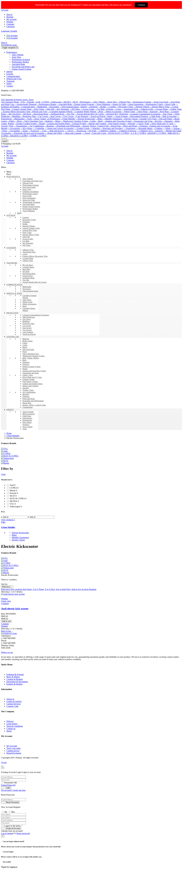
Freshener (26, 222)
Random (92, 589)
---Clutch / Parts (142, 124)
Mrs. (13, 812)
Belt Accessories (29, 414)
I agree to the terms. (13, 826)
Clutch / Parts (28, 375)
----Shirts (166, 128)
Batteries (26, 339)
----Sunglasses (129, 128)
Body (25, 360)
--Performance (85, 102)
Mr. (6, 812)
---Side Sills (49, 109)
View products (8, 520)
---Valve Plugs (142, 111)
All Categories (7, 102)
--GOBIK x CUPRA (37, 136)
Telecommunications (30, 291)
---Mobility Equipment (112, 119)
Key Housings (28, 243)
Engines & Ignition (14, 684)
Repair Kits (27, 403)
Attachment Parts (29, 252)
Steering (26, 388)
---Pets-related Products (138, 116)
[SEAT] (4, 461)
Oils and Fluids (28, 350)
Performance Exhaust (31, 185)
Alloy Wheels (28, 179)
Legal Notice (11, 724)
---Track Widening (102, 104)
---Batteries (48, 121)
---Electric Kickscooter (85, 119)
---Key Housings (62, 109)
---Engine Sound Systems (83, 104)
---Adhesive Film (146, 109)
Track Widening (29, 211)
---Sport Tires (111, 102)
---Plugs (18, 121)
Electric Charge (18, 540)
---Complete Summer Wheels (60, 111)
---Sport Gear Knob (160, 102)
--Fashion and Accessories (159, 126)
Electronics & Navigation (17, 682)
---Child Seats (154, 116)
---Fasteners (143, 126)
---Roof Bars (163, 111)
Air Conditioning (29, 392)
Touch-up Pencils (29, 334)
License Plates (28, 258)
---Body (99, 121)
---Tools (28, 119)
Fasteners (26, 397)
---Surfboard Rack (56, 114)
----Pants (24, 131)
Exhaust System (29, 379)
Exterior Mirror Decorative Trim (35, 256)
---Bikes (99, 119)
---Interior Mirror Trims (159, 107)
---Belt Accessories (169, 116)
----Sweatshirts (14, 131)
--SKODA (66, 102)
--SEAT (75, 102)
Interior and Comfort (30, 386)
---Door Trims (38, 109)
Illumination (27, 420)
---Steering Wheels (141, 107)
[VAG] (4, 449)
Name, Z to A (45, 589)
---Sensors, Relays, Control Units (95, 126)
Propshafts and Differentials (33, 401)
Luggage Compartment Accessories (36, 315)
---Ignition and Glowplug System (118, 121)
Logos (25, 254)
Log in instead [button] (7, 833)
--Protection (123, 114)
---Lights (92, 121)
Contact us (10, 728)
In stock (85, 589)
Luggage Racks (28, 267)
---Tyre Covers (67, 116)
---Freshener (92, 107)
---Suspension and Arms (142, 121)
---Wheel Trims (128, 111)
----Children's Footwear (126, 131)
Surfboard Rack (28, 278)
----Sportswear (80, 131)
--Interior (83, 107)
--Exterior (109, 109)
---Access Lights (87, 109)
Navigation (27, 289)
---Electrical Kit (111, 114)
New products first (18, 589)
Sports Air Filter (29, 200)
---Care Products (81, 116)
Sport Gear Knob (29, 187)
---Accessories (14, 128)
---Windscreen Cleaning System (74, 121)
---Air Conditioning (36, 126)
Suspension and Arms (31, 373)
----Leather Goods (81, 128)
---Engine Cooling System (26, 124)
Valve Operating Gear (31, 354)
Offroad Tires (28, 183)
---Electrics (157, 121)
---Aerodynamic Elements (26, 104)
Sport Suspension (29, 198)
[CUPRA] (6, 453)
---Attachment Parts (130, 109)
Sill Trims (26, 245)
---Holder (102, 107)
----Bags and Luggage (72, 133)
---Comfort (111, 107)
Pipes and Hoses (29, 399)
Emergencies (27, 418)
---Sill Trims (75, 109)
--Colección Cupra (98, 133)
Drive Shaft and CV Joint (32, 377)
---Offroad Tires (124, 102)
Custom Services (13, 704)
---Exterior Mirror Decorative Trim (15, 111)
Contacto (141, 5)
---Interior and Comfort (96, 124)
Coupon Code (12, 706)
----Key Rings (26, 128)
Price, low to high (58, 589)
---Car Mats (100, 109)
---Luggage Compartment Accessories (145, 114)
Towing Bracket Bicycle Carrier (35, 282)
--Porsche (30, 102)
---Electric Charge (130, 119)
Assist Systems (28, 412)
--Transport (153, 111)
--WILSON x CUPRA (18, 136)
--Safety (109, 116)
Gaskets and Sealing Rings (32, 384)
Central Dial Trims (30, 230)
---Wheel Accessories (113, 111)
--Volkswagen (56, 102)
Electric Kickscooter (20, 533)
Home (16, 102)
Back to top (7, 631)
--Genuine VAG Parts (147, 119)
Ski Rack (26, 272)
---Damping (168, 121)
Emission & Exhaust (15, 674)
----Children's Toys (145, 131)
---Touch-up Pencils (97, 116)
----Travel (86, 133)
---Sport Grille (169, 104)
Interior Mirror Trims (31, 235)
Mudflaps (26, 321)
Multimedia (27, 287)
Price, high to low (74, 589)
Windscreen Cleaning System (33, 356)
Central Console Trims (31, 228)
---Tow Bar (69, 114)
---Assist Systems (120, 116)
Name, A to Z (33, 589)
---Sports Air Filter (118, 104)
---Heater (41, 124)
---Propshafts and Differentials (67, 126)
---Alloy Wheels (98, 102)
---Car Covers (42, 116)
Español (14, 38)
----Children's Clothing (106, 131)
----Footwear (33, 131)
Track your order (13, 748)
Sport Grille (27, 196)
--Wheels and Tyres (39, 111)
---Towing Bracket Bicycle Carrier (89, 114)
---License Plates (161, 109)
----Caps (43, 131)
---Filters (11, 121)
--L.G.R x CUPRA (138, 133)
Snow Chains (27, 427)
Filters (25, 343)
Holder (25, 224)
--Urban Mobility (68, 119)
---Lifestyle (158, 131)
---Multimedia (41, 107)
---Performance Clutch (153, 104)
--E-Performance (53, 119)
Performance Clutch (30, 194)
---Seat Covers (54, 116)
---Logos (117, 109)
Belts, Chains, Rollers (31, 358)
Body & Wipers (13, 677)
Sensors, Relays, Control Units (34, 405)
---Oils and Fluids (164, 119)
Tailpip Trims (28, 261)
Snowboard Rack (29, 274)
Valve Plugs (27, 300)
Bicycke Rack (28, 265)
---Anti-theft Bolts (64, 104)
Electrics (26, 364)
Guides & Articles (14, 701)
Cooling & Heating (14, 679)
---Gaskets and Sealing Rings (57, 124)
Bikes (14, 535)
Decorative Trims (29, 220)
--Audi (37, 102)
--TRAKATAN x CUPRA (118, 133)
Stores (9, 731)
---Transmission (20, 126)
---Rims (100, 111)
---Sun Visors (166, 114)
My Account (11, 746)
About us (10, 699)
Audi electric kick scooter (14, 608)
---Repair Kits (115, 126)
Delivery (10, 721)
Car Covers (27, 326)
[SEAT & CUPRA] (9, 456)
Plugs (25, 352)
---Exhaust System (78, 124)
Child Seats (27, 416)
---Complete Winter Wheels (84, 111)
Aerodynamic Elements (31, 202)
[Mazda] (5, 463)
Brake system (28, 341)
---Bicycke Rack (14, 114)
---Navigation (53, 107)
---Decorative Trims (124, 107)
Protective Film (28, 324)
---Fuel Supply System (116, 124)
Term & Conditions (14, 726)
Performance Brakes (30, 209)
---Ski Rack (26, 114)
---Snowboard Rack (40, 114)
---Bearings (49, 126)
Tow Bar (26, 280)
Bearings (26, 394)
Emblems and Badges (31, 192)
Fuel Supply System (30, 382)
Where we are (7, 652)
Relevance (7, 587)
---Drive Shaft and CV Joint (161, 124)
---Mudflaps (15, 116)
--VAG (22, 102)
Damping (26, 362)
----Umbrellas (38, 128)
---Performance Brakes (46, 104)
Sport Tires (27, 189)
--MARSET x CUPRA (156, 133)
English (14, 35)
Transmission (28, 407)
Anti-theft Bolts (28, 204)
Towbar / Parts (28, 390)
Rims (24, 306)
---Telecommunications (69, 107)
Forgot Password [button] (8, 785)
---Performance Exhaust (141, 102)
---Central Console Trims (21, 109)
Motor (25, 347)
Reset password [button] (23, 833)
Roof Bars (26, 269)
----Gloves (69, 131)
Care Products (28, 332)
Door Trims (27, 233)
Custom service (12, 751)
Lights (25, 345)
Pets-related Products (27, 423)
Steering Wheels (29, 226)
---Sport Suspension (135, 104)
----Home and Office (53, 133)
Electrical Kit (28, 276)
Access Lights (28, 239)
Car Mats (26, 241)
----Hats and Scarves (55, 131)
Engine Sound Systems (31, 207)
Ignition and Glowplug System (34, 371)
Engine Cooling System (31, 367)
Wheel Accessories (29, 304)
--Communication (27, 107)
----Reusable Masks (144, 128)
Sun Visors (27, 319)
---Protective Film (28, 116)
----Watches (95, 128)
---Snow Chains (39, 119)
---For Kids (91, 131)
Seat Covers (27, 328)
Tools (25, 429)
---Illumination (18, 119)
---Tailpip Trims (175, 109)
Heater (25, 369)
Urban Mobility (8, 527)
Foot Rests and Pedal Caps (32, 181)
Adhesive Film (28, 250)
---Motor (57, 121)
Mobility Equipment (20, 537)
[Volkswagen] (7, 458)
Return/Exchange (13, 753)
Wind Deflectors (29, 317)
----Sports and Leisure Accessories (59, 128)
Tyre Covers (27, 330)
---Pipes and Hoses (129, 126)
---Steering (130, 124)
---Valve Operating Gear (32, 121)
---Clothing (157, 128)
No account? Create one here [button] (13, 790)
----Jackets (175, 128)
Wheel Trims (27, 302)
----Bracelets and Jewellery (111, 128)
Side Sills (26, 237)
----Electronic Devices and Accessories (28, 133)
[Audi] (4, 451)
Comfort (26, 218)
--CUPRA (45, 102)
